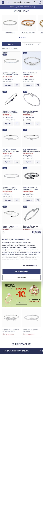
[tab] (19, 37)
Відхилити (21, 277)
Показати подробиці (29, 265)
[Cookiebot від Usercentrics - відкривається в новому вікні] (32, 232)
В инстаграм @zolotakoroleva (12, 351)
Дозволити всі (21, 271)
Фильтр (11, 44)
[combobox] (31, 44)
